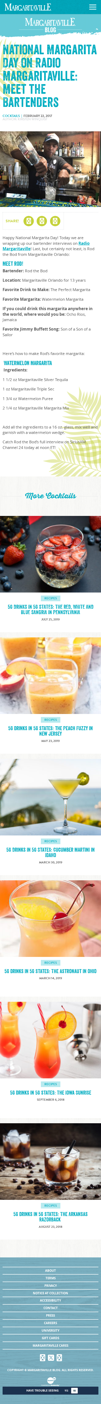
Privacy (50, 1285)
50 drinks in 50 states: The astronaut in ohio (50, 971)
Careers (50, 1323)
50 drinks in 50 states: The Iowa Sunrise (50, 1093)
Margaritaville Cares (50, 1345)
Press (50, 1315)
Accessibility (50, 1300)
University (50, 1330)
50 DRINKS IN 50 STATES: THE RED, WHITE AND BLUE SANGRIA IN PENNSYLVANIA (50, 609)
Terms (51, 1278)
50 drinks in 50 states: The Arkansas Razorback (50, 1217)
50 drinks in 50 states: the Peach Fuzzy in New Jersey (50, 731)
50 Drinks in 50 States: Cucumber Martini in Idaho (50, 852)
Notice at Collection (50, 1293)
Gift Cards (50, 1338)
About (50, 1270)
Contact (50, 1308)
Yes (66, 1390)
